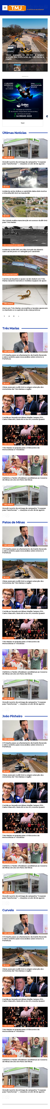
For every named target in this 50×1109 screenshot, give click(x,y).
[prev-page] (3, 515)
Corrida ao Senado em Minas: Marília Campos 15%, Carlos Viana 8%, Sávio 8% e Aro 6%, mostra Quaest (23, 418)
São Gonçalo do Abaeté (13, 245)
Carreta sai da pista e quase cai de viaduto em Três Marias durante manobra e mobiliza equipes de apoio (24, 280)
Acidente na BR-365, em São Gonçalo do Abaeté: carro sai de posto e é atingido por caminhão (22, 251)
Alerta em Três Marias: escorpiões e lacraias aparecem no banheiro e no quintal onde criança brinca (25, 309)
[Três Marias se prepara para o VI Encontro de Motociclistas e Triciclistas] (25, 435)
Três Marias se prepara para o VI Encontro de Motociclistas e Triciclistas (20, 449)
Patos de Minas (9, 474)
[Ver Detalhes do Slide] (22, 99)
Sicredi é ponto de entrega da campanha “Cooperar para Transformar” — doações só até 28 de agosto (24, 163)
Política (6, 414)
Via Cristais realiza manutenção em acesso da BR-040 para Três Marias (24, 221)
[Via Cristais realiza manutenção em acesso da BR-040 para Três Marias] (25, 207)
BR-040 (6, 187)
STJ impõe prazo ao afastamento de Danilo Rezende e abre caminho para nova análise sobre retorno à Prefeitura (24, 357)
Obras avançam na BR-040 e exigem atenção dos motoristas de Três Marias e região (22, 388)
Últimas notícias (10, 274)
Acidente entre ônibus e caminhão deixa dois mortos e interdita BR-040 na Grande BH (24, 192)
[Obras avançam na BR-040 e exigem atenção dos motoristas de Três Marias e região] (25, 374)
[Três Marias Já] (27, 7)
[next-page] (18, 316)
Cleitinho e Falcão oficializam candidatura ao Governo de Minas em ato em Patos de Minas (24, 479)
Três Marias (8, 157)
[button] (25, 41)
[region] (25, 45)
